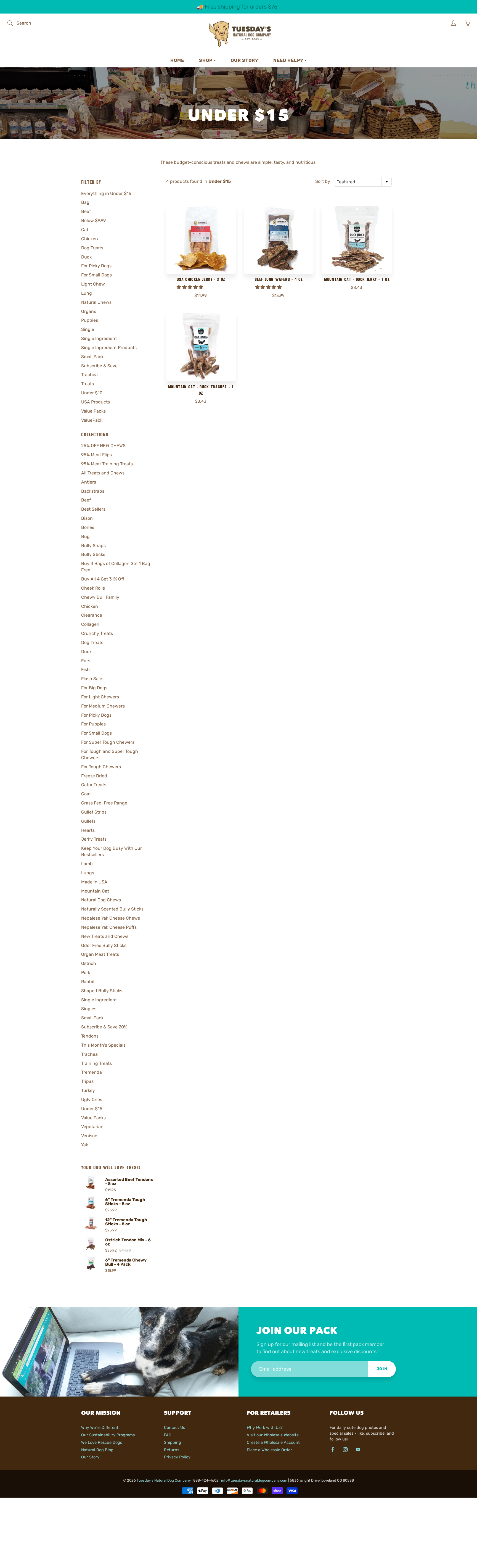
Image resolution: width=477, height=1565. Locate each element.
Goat (86, 793)
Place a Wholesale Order (269, 1449)
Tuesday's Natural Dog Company (164, 1480)
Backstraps (92, 491)
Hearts (88, 830)
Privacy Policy (177, 1457)
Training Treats (96, 1063)
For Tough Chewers (101, 766)
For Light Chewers (100, 697)
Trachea (89, 374)
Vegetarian (92, 1126)
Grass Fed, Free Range (104, 803)
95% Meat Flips (96, 454)
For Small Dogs (96, 275)
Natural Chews (96, 302)
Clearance (91, 615)
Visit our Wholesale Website (273, 1434)
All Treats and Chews (102, 473)
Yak (84, 1144)
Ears (85, 660)
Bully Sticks (93, 554)
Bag (85, 202)
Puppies (89, 320)
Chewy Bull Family (100, 597)
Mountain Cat (95, 891)
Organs (88, 311)
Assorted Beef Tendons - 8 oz (129, 1182)
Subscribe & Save (99, 365)
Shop (206, 60)
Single (87, 329)
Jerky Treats (94, 839)
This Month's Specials (103, 1045)
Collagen (90, 624)
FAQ (167, 1434)
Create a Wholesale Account (273, 1442)
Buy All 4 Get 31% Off (102, 579)
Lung (86, 293)
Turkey (88, 1090)
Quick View (201, 239)
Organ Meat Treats (100, 954)
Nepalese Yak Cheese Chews (110, 918)
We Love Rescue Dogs (101, 1442)
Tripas (87, 1081)
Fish (85, 669)
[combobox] (363, 182)
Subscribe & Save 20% (104, 1027)
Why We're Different (99, 1427)
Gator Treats (93, 784)
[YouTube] (358, 1450)
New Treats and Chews (104, 936)
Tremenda (91, 1072)
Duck (86, 257)
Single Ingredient (99, 338)
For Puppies (93, 724)
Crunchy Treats (97, 633)
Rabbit (88, 981)
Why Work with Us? (265, 1427)
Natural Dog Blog (97, 1449)
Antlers (88, 482)
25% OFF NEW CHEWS (103, 445)
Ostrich (88, 963)
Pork (85, 972)
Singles (88, 1008)
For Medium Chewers (103, 706)
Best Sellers (93, 509)
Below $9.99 (93, 220)
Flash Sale (91, 678)
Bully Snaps (93, 545)
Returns (171, 1449)
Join (382, 1368)
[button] (190, 287)
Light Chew (93, 284)
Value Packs (93, 411)
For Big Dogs (94, 687)
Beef (86, 211)
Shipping (172, 1442)
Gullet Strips (94, 812)
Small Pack (92, 356)
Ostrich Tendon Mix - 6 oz (128, 1242)
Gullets (88, 821)
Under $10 (91, 392)
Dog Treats (92, 247)
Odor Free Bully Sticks (103, 945)
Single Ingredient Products (109, 347)
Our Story (244, 60)
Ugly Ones (91, 1099)
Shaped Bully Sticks (101, 990)
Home (177, 60)
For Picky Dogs (96, 265)
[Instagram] (345, 1450)
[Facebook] (332, 1450)
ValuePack (91, 420)
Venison (89, 1135)
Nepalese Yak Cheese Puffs (109, 927)
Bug (85, 536)
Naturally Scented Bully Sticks (112, 909)
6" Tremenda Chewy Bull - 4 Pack (126, 1262)
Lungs (87, 872)
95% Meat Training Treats (107, 463)
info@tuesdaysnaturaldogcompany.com (254, 1480)
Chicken (89, 238)
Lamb (87, 863)
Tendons (90, 1036)
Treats (87, 383)
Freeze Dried (94, 775)
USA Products (95, 402)
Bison (87, 518)
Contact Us (174, 1427)
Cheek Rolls (93, 588)
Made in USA (94, 882)
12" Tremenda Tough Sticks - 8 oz (126, 1222)
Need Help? (288, 60)
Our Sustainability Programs (108, 1434)
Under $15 (91, 1108)
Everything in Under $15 (106, 193)
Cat (84, 229)
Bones (87, 527)
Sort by (322, 181)
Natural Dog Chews (101, 899)
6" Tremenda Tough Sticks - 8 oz (125, 1202)
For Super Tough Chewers (107, 742)
